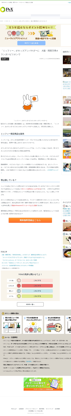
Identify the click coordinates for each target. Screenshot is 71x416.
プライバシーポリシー (31, 408)
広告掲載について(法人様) (35, 411)
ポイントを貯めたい (45, 17)
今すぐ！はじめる (31, 43)
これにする (37, 280)
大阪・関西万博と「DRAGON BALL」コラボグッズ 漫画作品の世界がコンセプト (24, 254)
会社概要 (57, 408)
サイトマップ (49, 408)
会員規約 (21, 408)
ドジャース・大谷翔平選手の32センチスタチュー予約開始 (17, 265)
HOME (16, 17)
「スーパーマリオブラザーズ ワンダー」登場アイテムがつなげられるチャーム (23, 257)
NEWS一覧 (7, 21)
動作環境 (28, 361)
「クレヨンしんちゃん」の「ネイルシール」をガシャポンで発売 (19, 260)
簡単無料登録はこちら (30, 220)
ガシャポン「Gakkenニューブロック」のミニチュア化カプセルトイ (20, 263)
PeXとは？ (14, 408)
